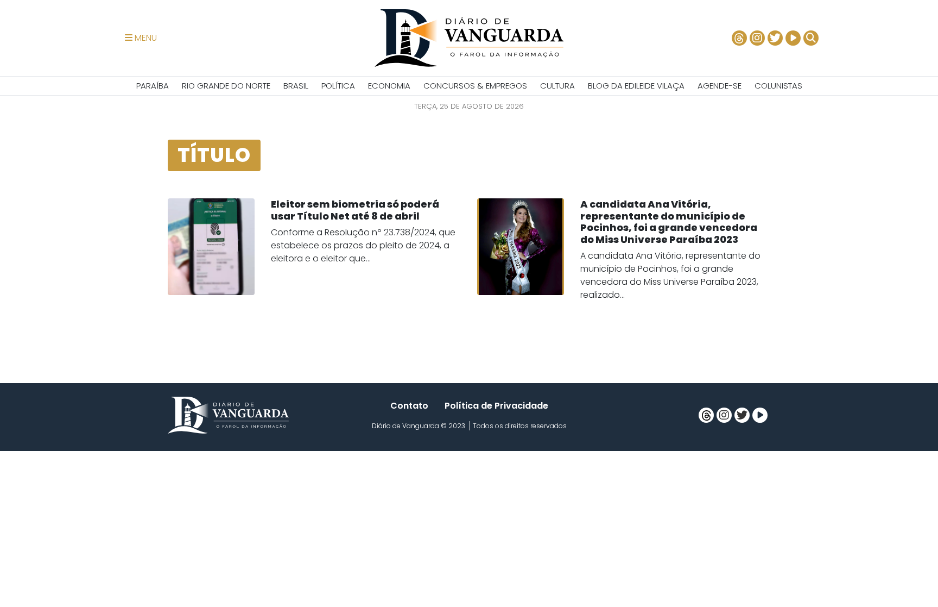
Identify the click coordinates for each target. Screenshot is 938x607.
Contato (409, 405)
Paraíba (152, 85)
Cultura (557, 85)
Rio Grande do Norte (226, 85)
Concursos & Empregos (475, 85)
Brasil (295, 85)
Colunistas (778, 85)
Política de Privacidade (496, 405)
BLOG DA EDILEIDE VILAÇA (636, 85)
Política (338, 85)
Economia (389, 85)
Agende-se (719, 85)
